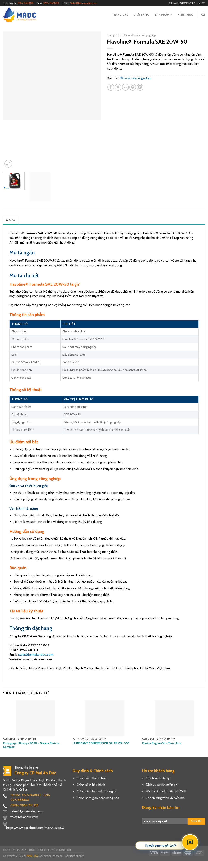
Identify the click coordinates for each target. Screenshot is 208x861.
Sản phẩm (162, 14)
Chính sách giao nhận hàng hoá (98, 798)
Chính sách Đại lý (158, 778)
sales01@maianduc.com (35, 655)
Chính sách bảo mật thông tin (97, 791)
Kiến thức (185, 14)
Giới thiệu (141, 14)
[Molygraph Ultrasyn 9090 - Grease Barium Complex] (35, 718)
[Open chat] (190, 842)
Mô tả (10, 220)
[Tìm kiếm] (203, 15)
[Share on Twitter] (118, 87)
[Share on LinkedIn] (140, 87)
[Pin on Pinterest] (132, 87)
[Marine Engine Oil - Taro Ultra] (174, 718)
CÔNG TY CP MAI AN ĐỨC (19, 849)
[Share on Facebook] (110, 87)
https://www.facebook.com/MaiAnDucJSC (35, 828)
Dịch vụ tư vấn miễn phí (162, 785)
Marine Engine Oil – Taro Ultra (161, 743)
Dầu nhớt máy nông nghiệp (139, 35)
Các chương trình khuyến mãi (165, 798)
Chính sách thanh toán (92, 778)
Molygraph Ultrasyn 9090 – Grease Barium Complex (31, 745)
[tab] (10, 220)
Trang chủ (120, 14)
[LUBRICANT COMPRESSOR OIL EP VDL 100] (105, 718)
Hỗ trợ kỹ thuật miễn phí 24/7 (166, 791)
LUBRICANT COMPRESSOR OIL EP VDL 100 (101, 743)
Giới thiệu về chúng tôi (54, 849)
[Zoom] (8, 164)
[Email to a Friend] (125, 87)
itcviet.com (77, 856)
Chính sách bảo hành (91, 785)
